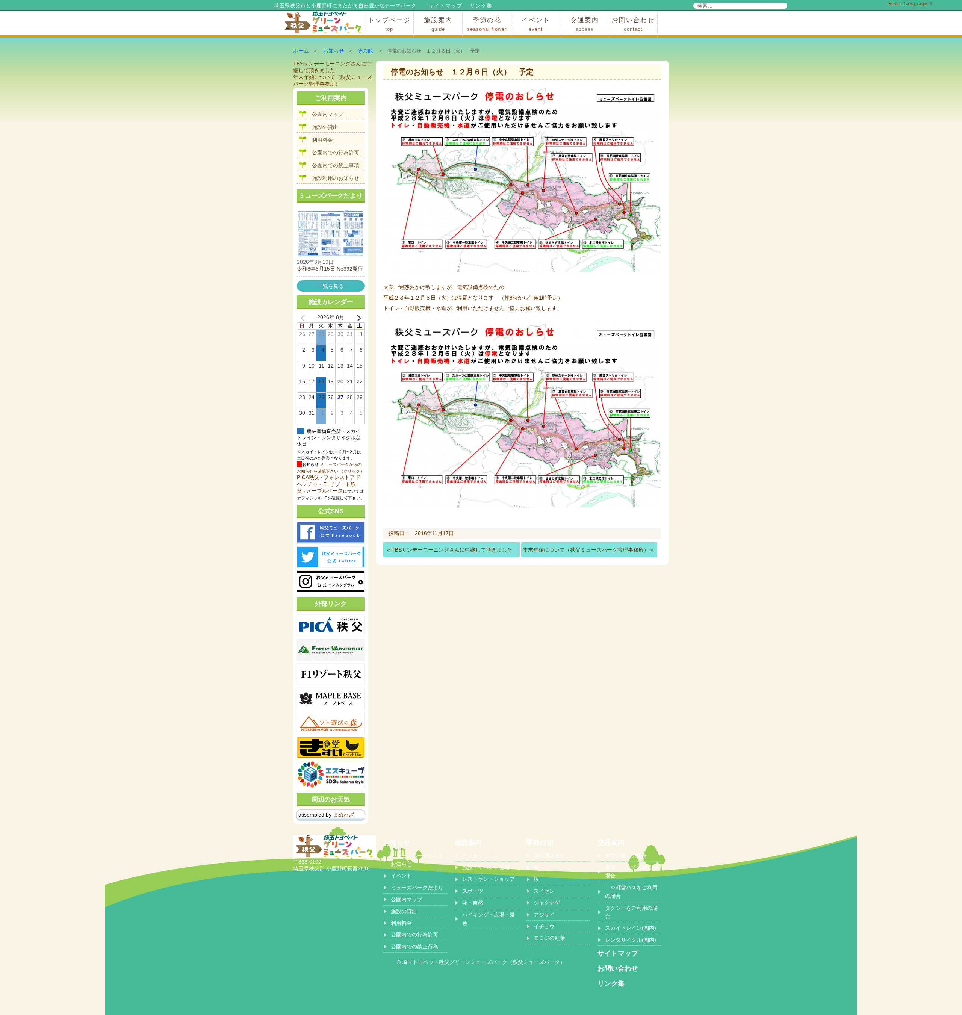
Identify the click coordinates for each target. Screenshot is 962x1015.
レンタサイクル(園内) (630, 940)
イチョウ (544, 926)
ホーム (301, 51)
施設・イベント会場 (486, 867)
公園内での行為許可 (335, 153)
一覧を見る (331, 286)
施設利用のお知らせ (335, 178)
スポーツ (472, 891)
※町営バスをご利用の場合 (631, 892)
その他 (365, 51)
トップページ (389, 24)
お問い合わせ (633, 24)
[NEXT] (357, 317)
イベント (536, 24)
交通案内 (584, 24)
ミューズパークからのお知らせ (417, 860)
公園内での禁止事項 (335, 165)
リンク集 (481, 6)
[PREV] (304, 317)
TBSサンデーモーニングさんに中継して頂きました (452, 550)
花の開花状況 (549, 856)
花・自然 (472, 903)
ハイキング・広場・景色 (488, 919)
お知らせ (333, 51)
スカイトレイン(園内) (630, 928)
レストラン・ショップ (488, 879)
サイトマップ (445, 6)
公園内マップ (327, 114)
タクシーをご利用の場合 (631, 912)
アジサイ (544, 915)
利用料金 (322, 140)
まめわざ (343, 815)
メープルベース (324, 491)
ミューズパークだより (417, 888)
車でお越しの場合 (626, 856)
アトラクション (480, 856)
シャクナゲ (547, 903)
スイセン (544, 891)
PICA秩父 (308, 477)
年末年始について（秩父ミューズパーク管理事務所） (586, 550)
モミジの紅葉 (549, 938)
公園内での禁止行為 (414, 947)
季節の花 (487, 24)
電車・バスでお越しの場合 (631, 871)
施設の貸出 (325, 127)
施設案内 (438, 24)
